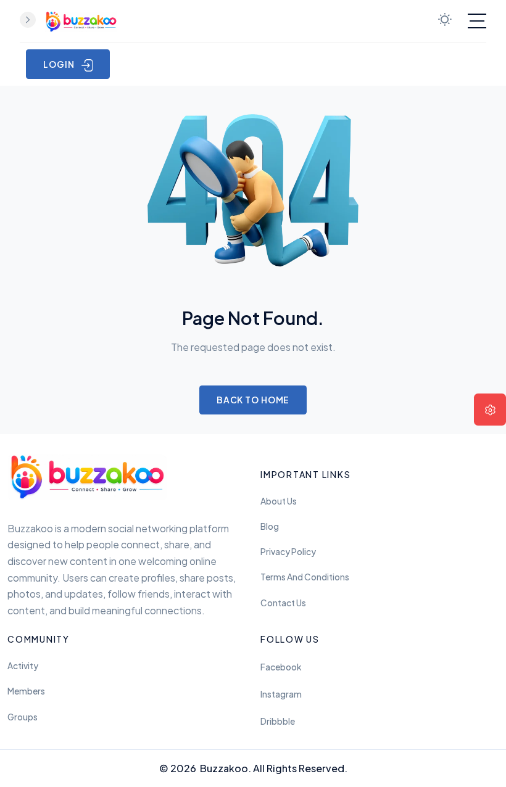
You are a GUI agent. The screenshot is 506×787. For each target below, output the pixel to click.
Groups (22, 717)
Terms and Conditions (304, 577)
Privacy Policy (288, 551)
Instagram (281, 694)
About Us (278, 501)
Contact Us (283, 603)
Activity (22, 666)
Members (26, 691)
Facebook (280, 667)
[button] (490, 410)
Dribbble (277, 721)
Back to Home (253, 399)
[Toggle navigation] (477, 21)
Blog (269, 526)
